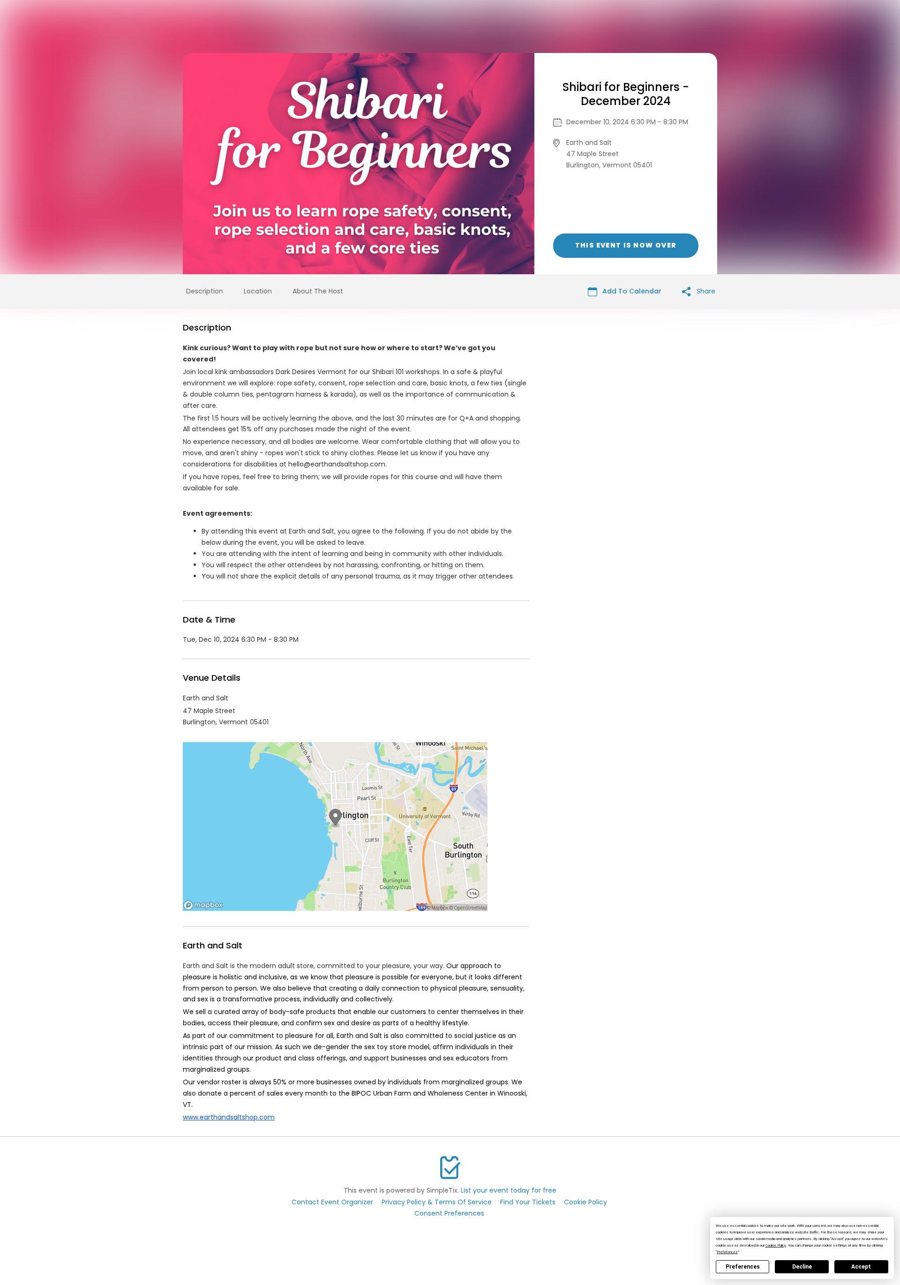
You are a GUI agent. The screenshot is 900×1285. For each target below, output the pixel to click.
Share (705, 291)
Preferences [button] (727, 1252)
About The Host (317, 291)
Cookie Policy (585, 1202)
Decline (802, 1266)
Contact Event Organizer (332, 1202)
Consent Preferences (449, 1213)
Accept (861, 1266)
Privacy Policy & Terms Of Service (437, 1202)
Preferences (743, 1266)
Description (204, 291)
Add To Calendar (630, 291)
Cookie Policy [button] (775, 1245)
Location (258, 291)
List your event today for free (508, 1190)
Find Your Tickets (527, 1202)
